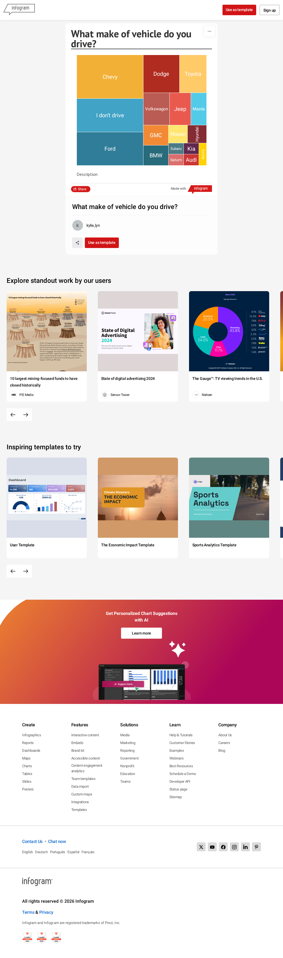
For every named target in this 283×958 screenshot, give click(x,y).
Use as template (239, 9)
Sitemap (175, 797)
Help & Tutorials (181, 735)
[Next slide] (25, 414)
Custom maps (81, 794)
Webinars (176, 758)
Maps (26, 758)
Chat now (57, 841)
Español (73, 852)
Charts (27, 766)
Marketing (127, 743)
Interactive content (85, 735)
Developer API (179, 781)
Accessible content (85, 758)
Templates (79, 810)
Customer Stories (182, 743)
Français (88, 852)
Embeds (77, 743)
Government (129, 758)
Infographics (31, 735)
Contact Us (32, 841)
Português (57, 852)
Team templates (83, 779)
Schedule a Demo (182, 774)
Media (125, 735)
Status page (178, 789)
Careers (224, 743)
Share (82, 189)
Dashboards (31, 750)
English (27, 852)
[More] (209, 31)
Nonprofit (127, 766)
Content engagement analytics (87, 768)
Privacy (46, 912)
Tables (27, 774)
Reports (28, 743)
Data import (80, 786)
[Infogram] (19, 10)
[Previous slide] (13, 414)
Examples (176, 750)
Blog (221, 750)
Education (127, 774)
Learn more (141, 633)
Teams (125, 781)
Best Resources (181, 766)
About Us (225, 735)
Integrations (80, 802)
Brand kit (77, 750)
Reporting (127, 750)
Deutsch (41, 852)
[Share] (77, 242)
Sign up (269, 10)
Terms (28, 912)
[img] (110, 76)
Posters (28, 789)
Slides (26, 781)
